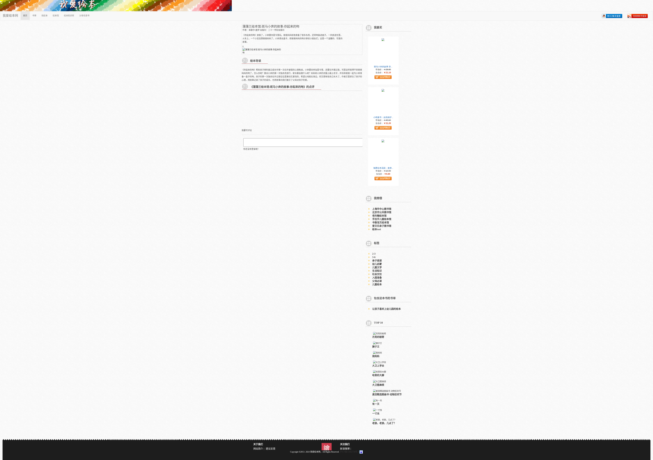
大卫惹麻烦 (378, 385)
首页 (25, 15)
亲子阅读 (377, 260)
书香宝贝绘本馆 (380, 222)
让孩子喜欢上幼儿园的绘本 (386, 309)
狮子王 (375, 346)
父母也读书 (84, 15)
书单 (34, 15)
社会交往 (377, 274)
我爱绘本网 (10, 15)
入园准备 (377, 277)
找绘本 (44, 15)
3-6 (373, 257)
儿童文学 (377, 267)
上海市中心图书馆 (381, 209)
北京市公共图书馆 (381, 212)
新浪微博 (345, 448)
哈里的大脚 (378, 375)
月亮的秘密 (378, 337)
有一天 (375, 404)
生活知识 (377, 271)
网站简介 (258, 448)
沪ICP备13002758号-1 (349, 452)
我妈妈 (375, 356)
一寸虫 (375, 413)
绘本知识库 (69, 15)
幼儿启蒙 (377, 264)
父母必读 (377, 281)
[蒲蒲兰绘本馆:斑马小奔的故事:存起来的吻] (262, 51)
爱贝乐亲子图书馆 (381, 226)
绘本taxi (376, 229)
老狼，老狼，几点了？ (384, 423)
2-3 (373, 254)
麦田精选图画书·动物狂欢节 (387, 394)
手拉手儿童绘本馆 (381, 219)
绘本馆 (56, 15)
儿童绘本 (377, 284)
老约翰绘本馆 (379, 215)
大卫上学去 (378, 365)
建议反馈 (270, 448)
